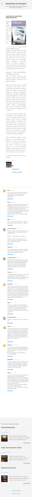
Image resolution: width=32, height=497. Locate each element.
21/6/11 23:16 (15, 272)
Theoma (9, 247)
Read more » (27, 443)
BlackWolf (10, 359)
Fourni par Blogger (16, 490)
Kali (8, 190)
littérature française (17, 172)
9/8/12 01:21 (15, 345)
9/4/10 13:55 (19, 257)
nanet (8, 326)
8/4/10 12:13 (13, 202)
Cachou (9, 272)
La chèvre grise (11, 228)
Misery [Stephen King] (8, 427)
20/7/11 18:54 (14, 302)
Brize (8, 202)
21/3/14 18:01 (14, 372)
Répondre (10, 199)
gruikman (9, 284)
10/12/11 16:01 (14, 326)
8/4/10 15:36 (13, 219)
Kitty (8, 219)
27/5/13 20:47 (16, 359)
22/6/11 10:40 (16, 284)
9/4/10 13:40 (15, 247)
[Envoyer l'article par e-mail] (12, 166)
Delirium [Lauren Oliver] (8, 468)
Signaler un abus (16, 493)
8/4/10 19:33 (19, 228)
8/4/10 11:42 (12, 190)
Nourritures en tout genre (16, 4)
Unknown (9, 345)
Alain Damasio (15, 169)
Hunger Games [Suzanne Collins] (11, 447)
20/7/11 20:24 (19, 317)
